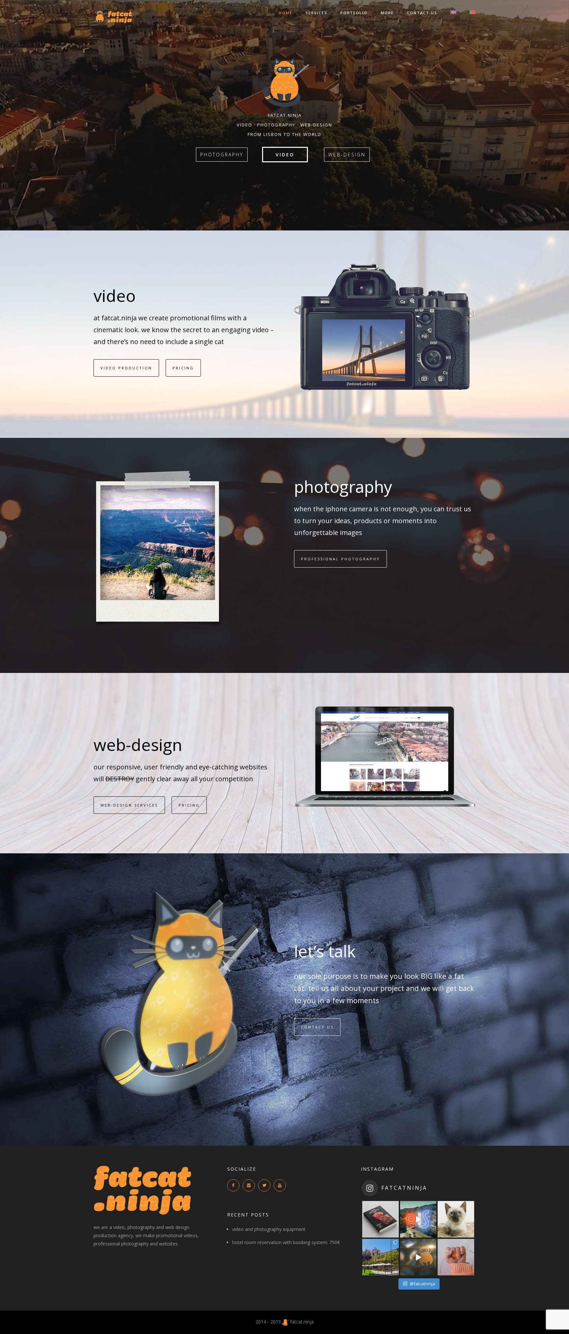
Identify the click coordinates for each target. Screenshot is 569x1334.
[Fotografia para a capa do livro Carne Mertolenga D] (380, 1219)
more (387, 12)
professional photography (340, 558)
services (316, 12)
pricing (183, 367)
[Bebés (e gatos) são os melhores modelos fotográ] (456, 1257)
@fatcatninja (422, 1284)
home (285, 12)
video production (126, 367)
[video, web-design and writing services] (285, 1322)
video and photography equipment (269, 1229)
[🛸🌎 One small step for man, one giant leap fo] (418, 1257)
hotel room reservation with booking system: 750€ (286, 1242)
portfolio (353, 12)
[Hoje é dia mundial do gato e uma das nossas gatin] (456, 1219)
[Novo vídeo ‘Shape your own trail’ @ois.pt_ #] (418, 1219)
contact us (422, 12)
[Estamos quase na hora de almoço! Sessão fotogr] (380, 1257)
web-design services (129, 805)
